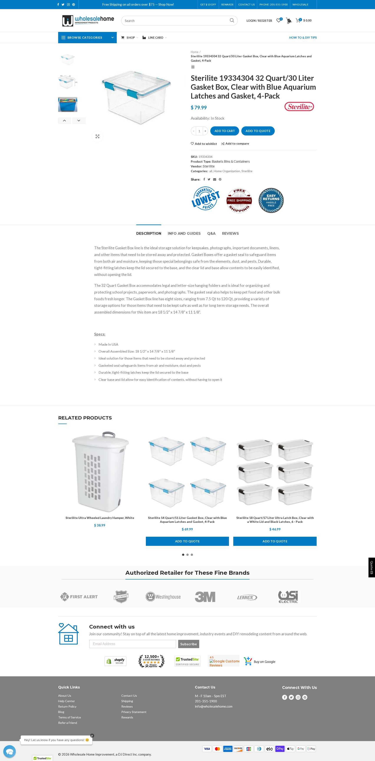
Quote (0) (372, 567)
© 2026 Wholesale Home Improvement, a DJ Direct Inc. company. (104, 754)
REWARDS (227, 4)
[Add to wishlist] (138, 437)
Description (148, 233)
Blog (61, 712)
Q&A (211, 233)
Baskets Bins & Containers (231, 161)
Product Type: (201, 161)
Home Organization (227, 171)
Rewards (127, 717)
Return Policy (67, 706)
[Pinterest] (220, 179)
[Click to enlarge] (97, 136)
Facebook (58, 4)
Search (232, 21)
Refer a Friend (67, 723)
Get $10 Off (208, 4)
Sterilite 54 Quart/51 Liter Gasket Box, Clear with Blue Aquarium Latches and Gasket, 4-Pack (187, 519)
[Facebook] (204, 179)
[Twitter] (209, 179)
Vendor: (196, 166)
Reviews (230, 233)
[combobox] (179, 21)
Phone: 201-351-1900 (274, 4)
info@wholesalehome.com (213, 706)
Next (79, 120)
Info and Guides (184, 233)
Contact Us (246, 4)
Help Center (66, 701)
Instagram (68, 4)
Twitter (63, 4)
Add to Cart (225, 131)
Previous (64, 120)
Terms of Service (69, 717)
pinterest (73, 4)
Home (194, 52)
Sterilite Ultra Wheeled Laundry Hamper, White (100, 518)
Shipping (127, 701)
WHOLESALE (300, 4)
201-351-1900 (206, 701)
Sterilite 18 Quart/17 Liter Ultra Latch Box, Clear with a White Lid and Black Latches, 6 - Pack (275, 519)
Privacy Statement (133, 712)
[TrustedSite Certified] (187, 661)
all (210, 171)
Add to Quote (258, 131)
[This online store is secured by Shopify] (115, 661)
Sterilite (209, 166)
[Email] (214, 179)
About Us (64, 695)
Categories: (199, 171)
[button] (9, 751)
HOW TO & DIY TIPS (303, 37)
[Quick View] (138, 457)
